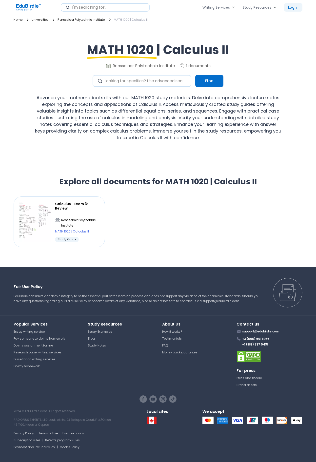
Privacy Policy (24, 433)
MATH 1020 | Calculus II (72, 231)
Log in (293, 7)
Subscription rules (27, 440)
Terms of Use (48, 433)
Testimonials (172, 338)
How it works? (172, 331)
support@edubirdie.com (220, 301)
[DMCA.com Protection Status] (270, 356)
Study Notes (97, 345)
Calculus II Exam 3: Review (71, 206)
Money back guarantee (179, 352)
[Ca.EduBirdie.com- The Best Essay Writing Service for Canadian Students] (152, 423)
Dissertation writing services (34, 359)
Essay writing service (29, 331)
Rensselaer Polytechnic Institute (78, 223)
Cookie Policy (69, 447)
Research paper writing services (37, 352)
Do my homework (27, 366)
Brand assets (247, 385)
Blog (91, 338)
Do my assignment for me (33, 345)
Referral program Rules (62, 440)
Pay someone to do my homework (39, 338)
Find (209, 81)
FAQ (165, 345)
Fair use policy (73, 433)
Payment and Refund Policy (34, 447)
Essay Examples (100, 331)
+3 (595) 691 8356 (255, 339)
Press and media (249, 378)
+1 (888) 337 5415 (255, 344)
